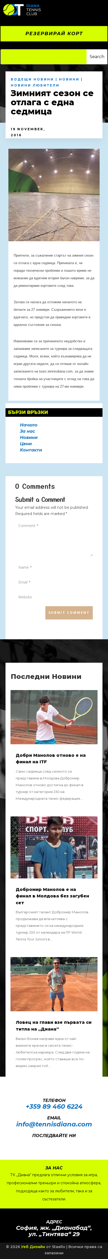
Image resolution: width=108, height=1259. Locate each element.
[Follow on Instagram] (58, 1143)
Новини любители (35, 85)
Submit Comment (69, 612)
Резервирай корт (54, 33)
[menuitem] (74, 10)
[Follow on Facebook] (47, 1143)
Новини (69, 79)
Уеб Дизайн (33, 1246)
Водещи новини (32, 79)
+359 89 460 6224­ (54, 1106)
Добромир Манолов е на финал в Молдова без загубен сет (52, 896)
